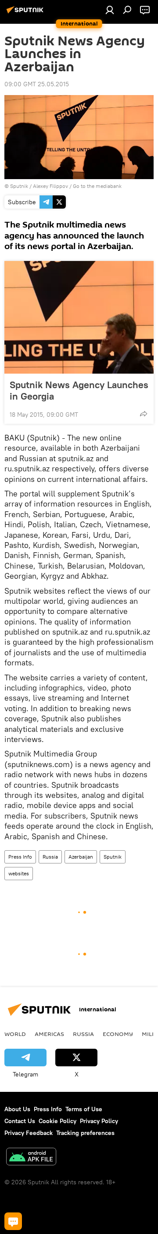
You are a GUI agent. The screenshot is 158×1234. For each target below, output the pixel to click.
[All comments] (13, 1221)
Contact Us (19, 1121)
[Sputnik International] (26, 13)
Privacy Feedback (28, 1133)
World (15, 1034)
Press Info (20, 856)
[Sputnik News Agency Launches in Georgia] (79, 317)
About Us (17, 1109)
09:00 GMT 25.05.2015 (36, 84)
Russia (50, 856)
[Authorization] (109, 9)
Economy (118, 1034)
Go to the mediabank (97, 186)
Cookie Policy (57, 1121)
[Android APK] (31, 1158)
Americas (49, 1034)
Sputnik (113, 856)
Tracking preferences (85, 1133)
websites (18, 873)
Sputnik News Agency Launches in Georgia (79, 390)
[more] (143, 413)
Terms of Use (83, 1109)
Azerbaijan (80, 856)
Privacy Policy (99, 1121)
